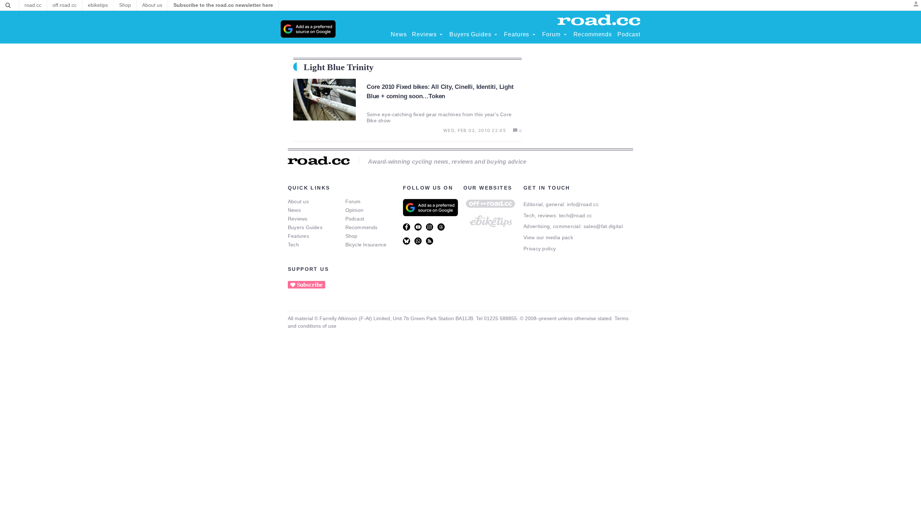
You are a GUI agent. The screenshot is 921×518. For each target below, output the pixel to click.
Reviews (298, 219)
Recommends (361, 227)
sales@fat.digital (603, 226)
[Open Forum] (565, 34)
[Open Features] (534, 34)
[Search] (8, 5)
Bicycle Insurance (366, 244)
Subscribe (310, 284)
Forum (353, 201)
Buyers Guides (305, 227)
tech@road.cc (575, 215)
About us (298, 201)
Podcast (354, 219)
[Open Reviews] (441, 34)
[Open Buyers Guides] (496, 34)
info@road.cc (583, 204)
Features (298, 236)
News (294, 210)
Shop (351, 236)
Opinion (354, 210)
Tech (293, 244)
